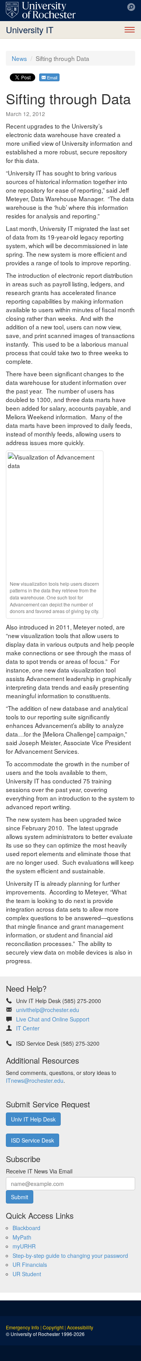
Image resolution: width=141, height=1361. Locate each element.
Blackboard (26, 1228)
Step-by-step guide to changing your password (70, 1255)
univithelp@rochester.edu (47, 1010)
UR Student (27, 1274)
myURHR (24, 1246)
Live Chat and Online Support (52, 1019)
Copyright (53, 1327)
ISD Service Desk (32, 1140)
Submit (19, 1197)
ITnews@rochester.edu (34, 1080)
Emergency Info (22, 1327)
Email (51, 77)
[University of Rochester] (41, 10)
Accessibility (80, 1327)
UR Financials (30, 1264)
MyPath (22, 1237)
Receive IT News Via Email (39, 1171)
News (19, 58)
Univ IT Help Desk (33, 1119)
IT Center (28, 1028)
